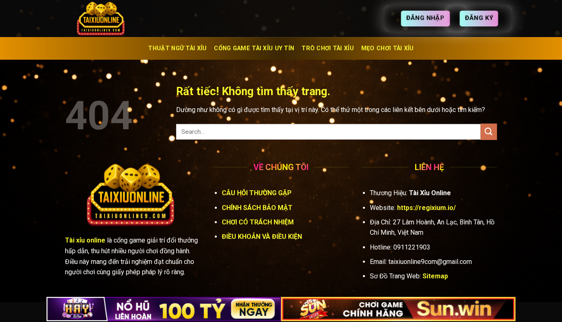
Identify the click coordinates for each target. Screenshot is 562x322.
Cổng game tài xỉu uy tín (254, 48)
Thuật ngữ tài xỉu (177, 48)
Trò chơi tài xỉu (328, 48)
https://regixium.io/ (426, 208)
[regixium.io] (106, 18)
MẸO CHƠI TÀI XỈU (387, 48)
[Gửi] (489, 132)
